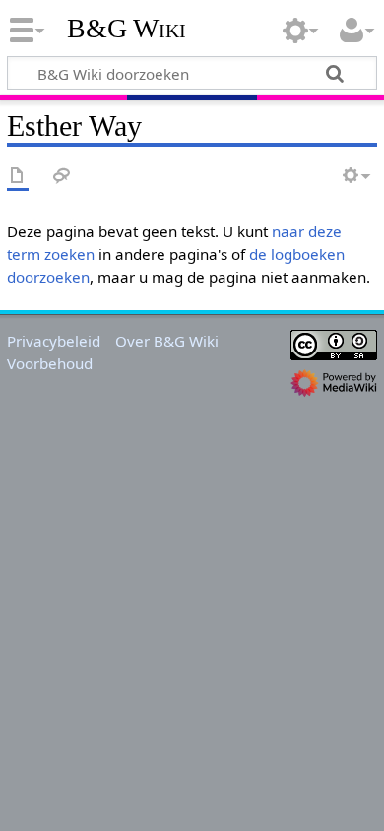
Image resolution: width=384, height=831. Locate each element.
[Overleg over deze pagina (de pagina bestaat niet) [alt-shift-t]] (62, 176)
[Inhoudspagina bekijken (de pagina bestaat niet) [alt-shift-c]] (18, 176)
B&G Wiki (126, 28)
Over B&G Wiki (167, 341)
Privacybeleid (53, 341)
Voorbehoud (50, 363)
